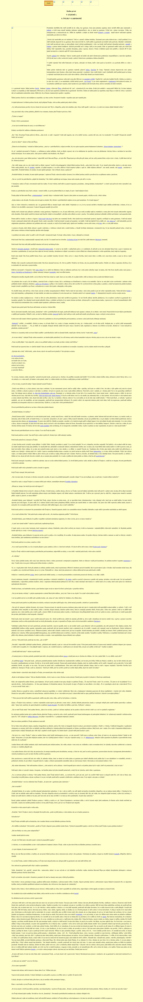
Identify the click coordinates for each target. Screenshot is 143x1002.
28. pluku (69, 579)
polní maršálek (44, 426)
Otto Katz (49, 218)
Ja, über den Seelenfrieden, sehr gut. (44, 393)
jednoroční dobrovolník (45, 249)
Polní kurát (42, 218)
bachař (76, 893)
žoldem (49, 46)
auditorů (54, 56)
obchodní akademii (23, 249)
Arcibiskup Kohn (72, 239)
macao (66, 656)
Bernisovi (97, 621)
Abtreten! (104, 547)
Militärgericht (90, 737)
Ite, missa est (111, 221)
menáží (128, 44)
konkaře (116, 854)
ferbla (128, 291)
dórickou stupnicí (37, 530)
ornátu (32, 575)
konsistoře (53, 272)
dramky (33, 949)
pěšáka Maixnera (33, 716)
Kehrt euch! (96, 547)
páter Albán (39, 270)
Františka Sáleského (71, 481)
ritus (100, 223)
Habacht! (15, 323)
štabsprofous (97, 451)
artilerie (49, 30)
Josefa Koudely (52, 705)
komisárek (79, 914)
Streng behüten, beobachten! (112, 146)
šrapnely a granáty (104, 32)
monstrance (126, 561)
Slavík (37, 88)
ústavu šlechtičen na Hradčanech (21, 272)
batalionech (112, 81)
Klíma (87, 70)
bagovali (55, 314)
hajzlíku (32, 167)
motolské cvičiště (89, 79)
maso (95, 333)
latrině (104, 917)
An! (85, 81)
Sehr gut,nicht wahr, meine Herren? (50, 395)
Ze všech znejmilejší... (18, 356)
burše (21, 661)
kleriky (93, 293)
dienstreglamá (33, 421)
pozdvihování (100, 456)
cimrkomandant (37, 195)
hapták (120, 167)
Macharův (98, 239)
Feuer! (89, 81)
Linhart (48, 88)
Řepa (59, 88)
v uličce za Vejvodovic (42, 284)
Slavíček (93, 70)
